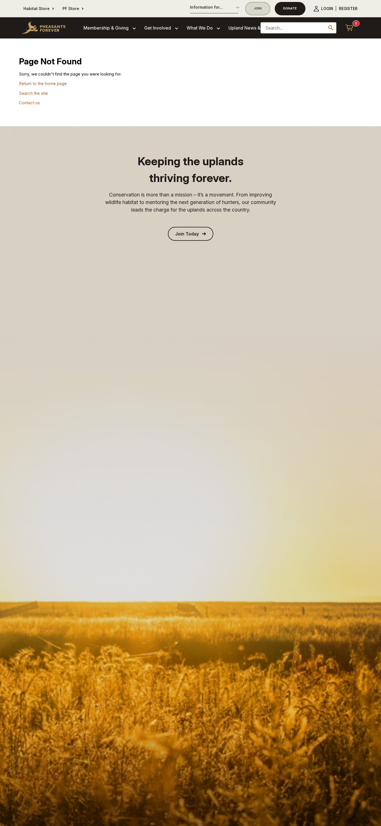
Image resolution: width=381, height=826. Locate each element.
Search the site (33, 93)
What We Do (200, 28)
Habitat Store (36, 8)
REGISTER (348, 8)
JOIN (258, 8)
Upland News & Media (251, 28)
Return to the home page (43, 83)
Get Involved (157, 28)
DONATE (290, 8)
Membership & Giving (106, 28)
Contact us (29, 102)
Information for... (206, 7)
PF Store (70, 8)
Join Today (187, 234)
